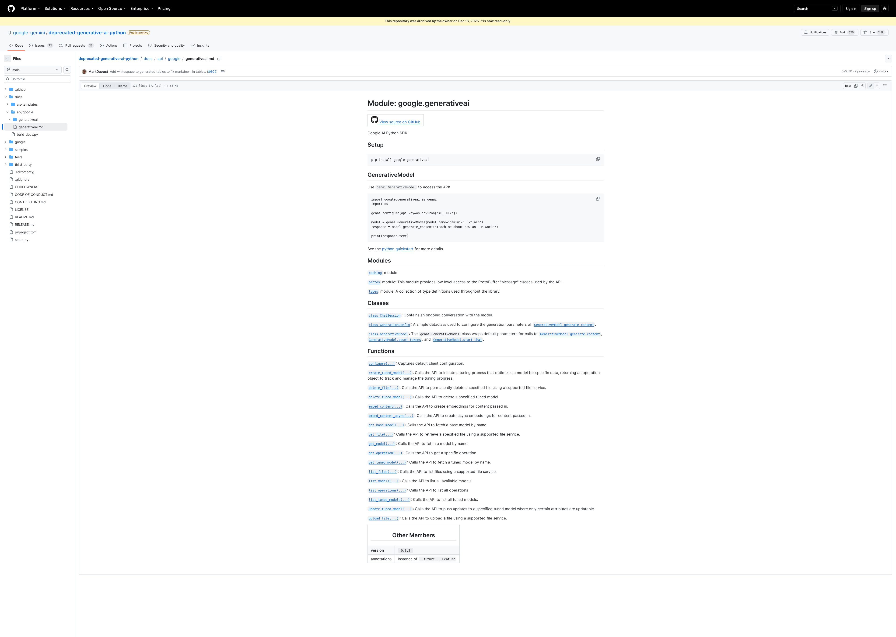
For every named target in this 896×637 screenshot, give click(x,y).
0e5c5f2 (847, 71)
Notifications (818, 32)
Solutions (53, 8)
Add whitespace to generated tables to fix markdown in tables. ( (159, 71)
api (160, 58)
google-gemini (29, 32)
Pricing (164, 8)
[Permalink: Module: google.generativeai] (364, 103)
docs (148, 58)
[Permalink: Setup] (364, 144)
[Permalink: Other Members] (367, 535)
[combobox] (39, 79)
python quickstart (397, 248)
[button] (598, 159)
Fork (847, 32)
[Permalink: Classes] (364, 303)
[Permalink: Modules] (364, 260)
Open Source (110, 8)
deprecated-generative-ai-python (87, 32)
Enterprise (139, 8)
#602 (212, 71)
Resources (80, 8)
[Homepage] (11, 8)
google (174, 58)
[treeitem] (35, 127)
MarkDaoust (98, 71)
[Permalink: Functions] (364, 351)
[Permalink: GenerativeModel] (364, 175)
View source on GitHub (399, 122)
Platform (28, 8)
